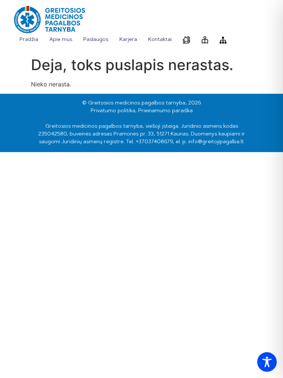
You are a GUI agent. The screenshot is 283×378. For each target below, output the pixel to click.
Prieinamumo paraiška (165, 111)
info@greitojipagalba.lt (216, 142)
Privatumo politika (113, 111)
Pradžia (29, 39)
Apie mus (60, 39)
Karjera (128, 39)
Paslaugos (95, 39)
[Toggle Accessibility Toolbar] (266, 361)
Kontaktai (160, 39)
